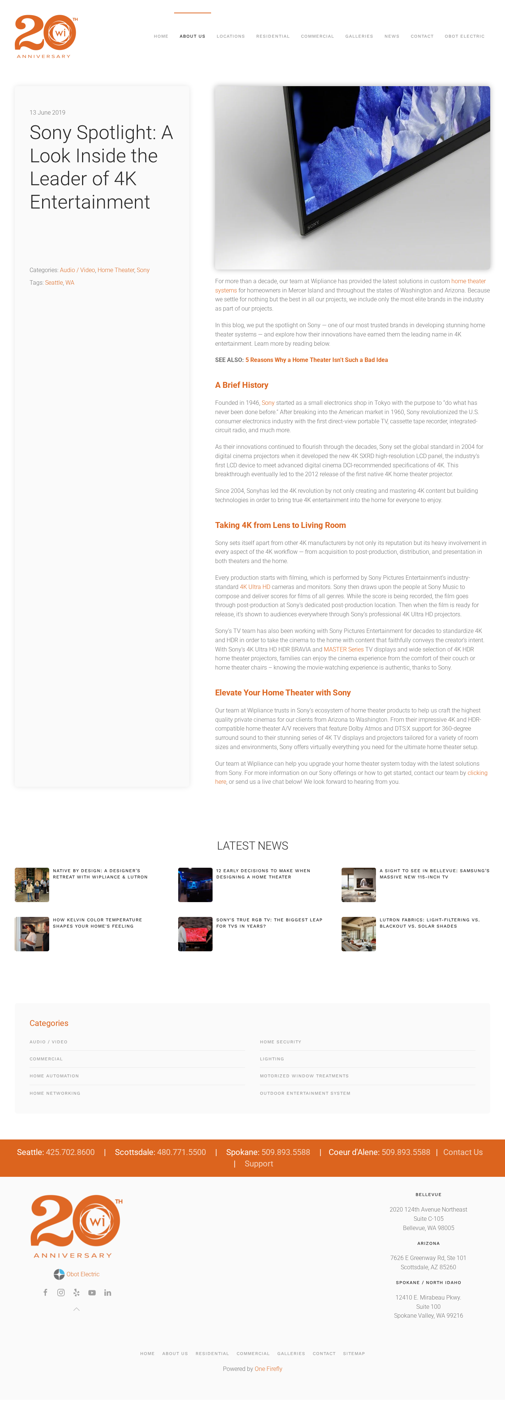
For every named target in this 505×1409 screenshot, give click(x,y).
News (392, 36)
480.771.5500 (181, 1152)
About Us (175, 1353)
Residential (212, 1353)
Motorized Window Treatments (304, 1075)
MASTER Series (344, 649)
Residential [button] (273, 36)
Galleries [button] (359, 36)
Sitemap (354, 1353)
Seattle (54, 283)
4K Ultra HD (255, 587)
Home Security (280, 1041)
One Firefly (268, 1369)
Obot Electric (82, 1274)
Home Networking (55, 1093)
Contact (422, 36)
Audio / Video (77, 270)
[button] (76, 1309)
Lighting (272, 1058)
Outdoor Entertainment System (305, 1093)
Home (161, 36)
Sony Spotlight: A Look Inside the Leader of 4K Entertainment (101, 167)
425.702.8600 (70, 1152)
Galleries (291, 1353)
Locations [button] (231, 36)
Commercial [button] (317, 36)
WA (69, 283)
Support (259, 1163)
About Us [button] (193, 36)
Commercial (46, 1058)
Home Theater (116, 270)
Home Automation (54, 1075)
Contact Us (463, 1152)
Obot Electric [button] (465, 36)
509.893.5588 (285, 1152)
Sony (143, 270)
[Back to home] (47, 36)
